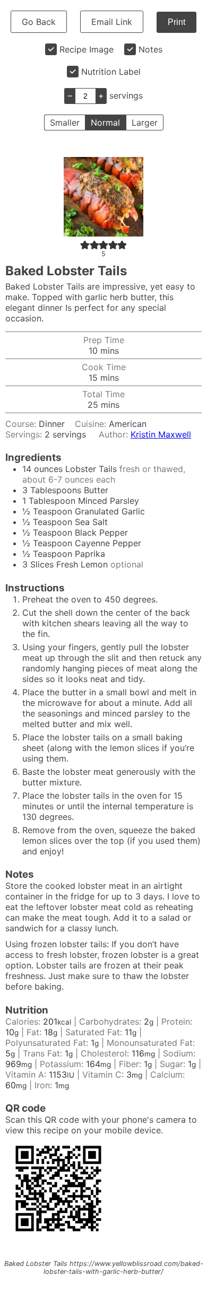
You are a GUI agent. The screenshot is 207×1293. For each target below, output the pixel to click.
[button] (85, 244)
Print (176, 22)
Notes (150, 49)
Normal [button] (105, 122)
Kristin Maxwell (161, 434)
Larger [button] (145, 122)
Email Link (111, 21)
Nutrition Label (111, 71)
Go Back (39, 21)
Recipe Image (86, 49)
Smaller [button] (65, 122)
